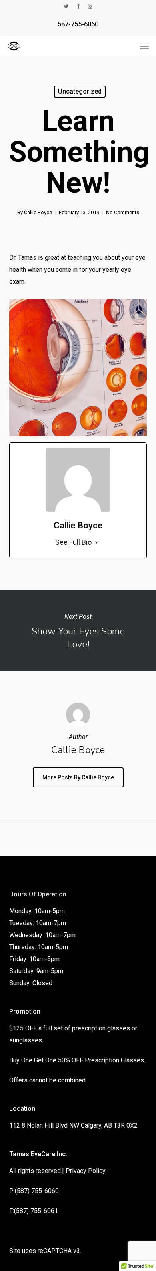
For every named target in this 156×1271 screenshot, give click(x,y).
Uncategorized (80, 91)
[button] (144, 46)
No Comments (122, 212)
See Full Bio (73, 542)
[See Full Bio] (96, 542)
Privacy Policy (86, 1171)
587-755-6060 (78, 24)
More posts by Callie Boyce (78, 777)
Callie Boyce (38, 212)
